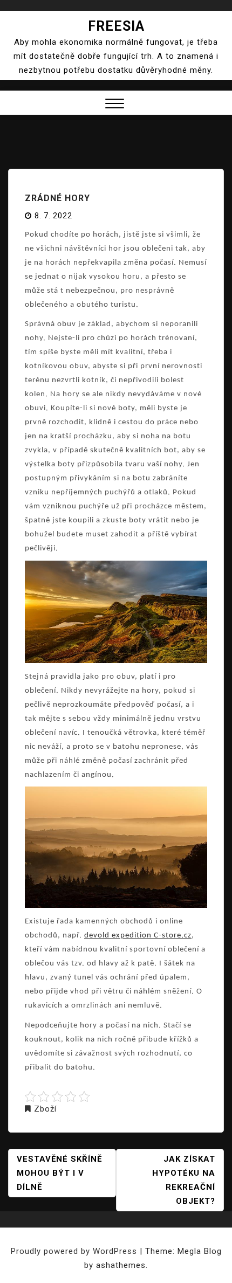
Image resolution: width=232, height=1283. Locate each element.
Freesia (116, 26)
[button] (114, 104)
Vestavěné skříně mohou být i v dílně (59, 1173)
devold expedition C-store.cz (138, 936)
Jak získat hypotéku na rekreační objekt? (183, 1180)
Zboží (45, 1109)
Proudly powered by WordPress (75, 1251)
